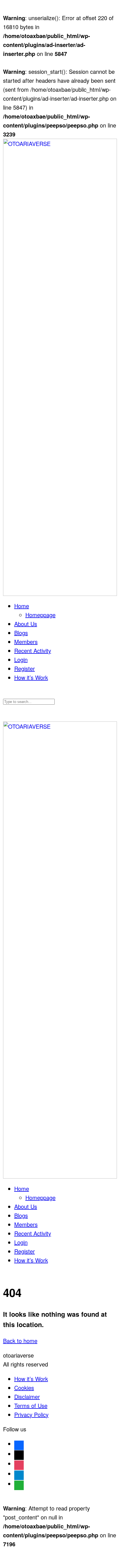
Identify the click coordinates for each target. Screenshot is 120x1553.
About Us (25, 624)
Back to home (20, 1341)
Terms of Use (30, 1405)
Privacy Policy (31, 1414)
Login (21, 659)
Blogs (21, 633)
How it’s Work (31, 677)
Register (24, 668)
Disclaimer (27, 1396)
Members (26, 642)
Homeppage (40, 615)
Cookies (24, 1388)
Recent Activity (32, 650)
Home (21, 606)
